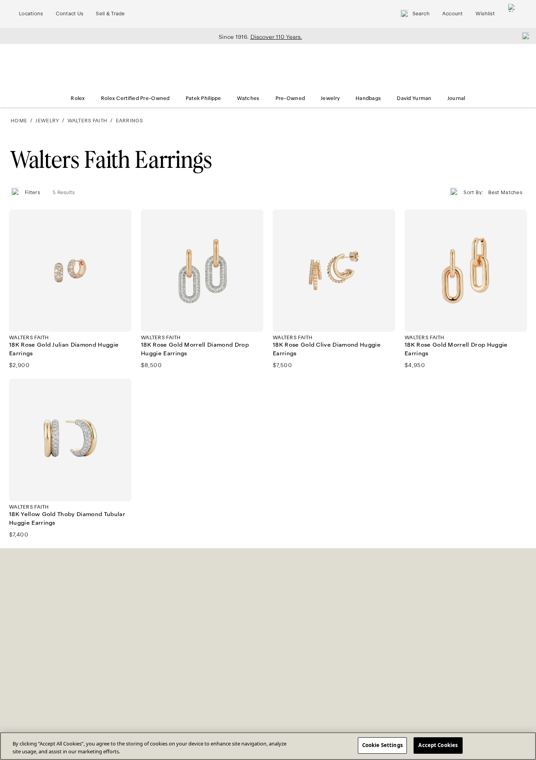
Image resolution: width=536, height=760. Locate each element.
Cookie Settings (382, 745)
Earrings (129, 121)
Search (421, 13)
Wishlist (485, 13)
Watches (248, 98)
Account (452, 13)
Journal (456, 98)
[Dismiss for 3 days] (523, 35)
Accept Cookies (438, 745)
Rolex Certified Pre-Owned (135, 98)
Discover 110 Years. (276, 37)
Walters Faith (87, 121)
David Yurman (414, 98)
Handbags (368, 98)
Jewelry (330, 98)
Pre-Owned (290, 98)
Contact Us (70, 13)
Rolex (78, 98)
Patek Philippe (203, 98)
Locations (31, 13)
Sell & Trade (110, 13)
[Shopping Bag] (512, 14)
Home (19, 121)
